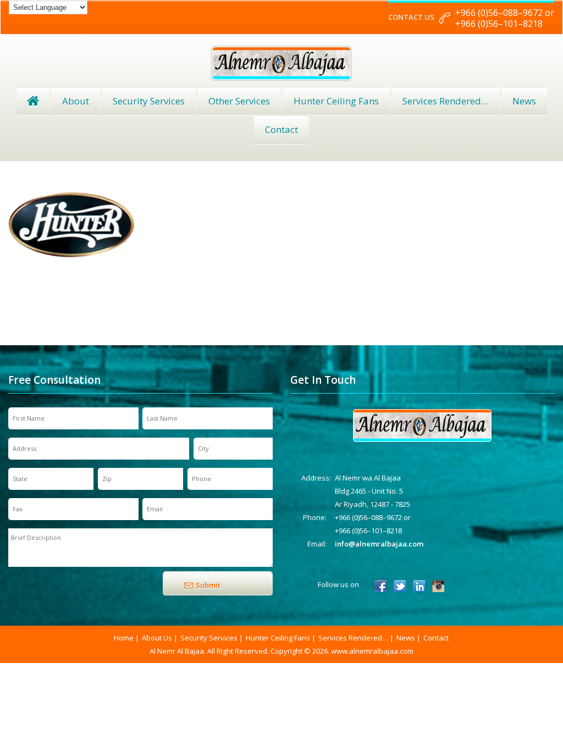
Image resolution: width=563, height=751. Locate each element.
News (524, 101)
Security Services (149, 101)
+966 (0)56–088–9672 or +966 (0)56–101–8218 (504, 18)
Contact (281, 129)
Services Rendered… (353, 638)
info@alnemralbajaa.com (379, 544)
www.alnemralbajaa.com (372, 651)
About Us (157, 638)
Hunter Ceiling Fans (336, 101)
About (75, 101)
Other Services (239, 101)
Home (32, 101)
